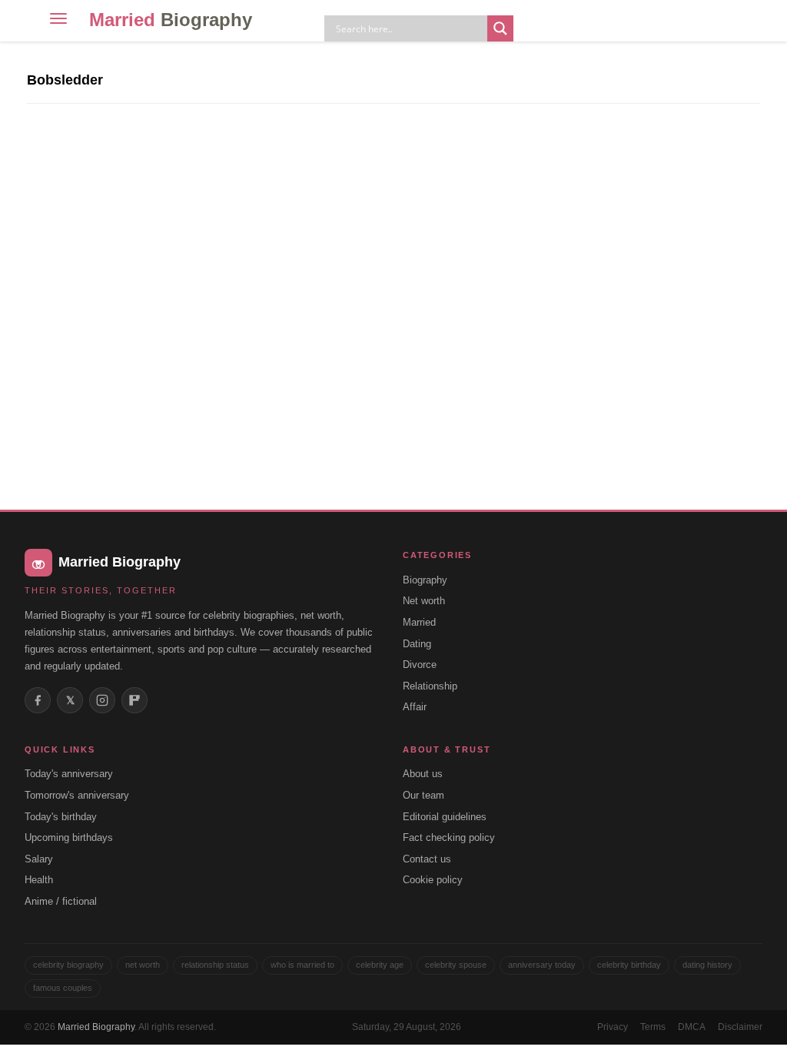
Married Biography (96, 1027)
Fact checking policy (449, 837)
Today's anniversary (69, 773)
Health (39, 880)
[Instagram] (102, 700)
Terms (653, 1027)
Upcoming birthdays (69, 837)
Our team (423, 795)
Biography (425, 580)
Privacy (612, 1027)
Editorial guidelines (444, 816)
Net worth (424, 600)
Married (170, 19)
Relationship (430, 686)
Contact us (427, 859)
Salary (39, 859)
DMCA (692, 1027)
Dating (417, 644)
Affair (415, 707)
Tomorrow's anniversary (77, 795)
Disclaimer (740, 1027)
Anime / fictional (61, 901)
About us (423, 773)
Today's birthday (61, 816)
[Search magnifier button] (500, 28)
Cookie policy (433, 880)
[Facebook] (38, 700)
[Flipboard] (134, 700)
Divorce (420, 664)
